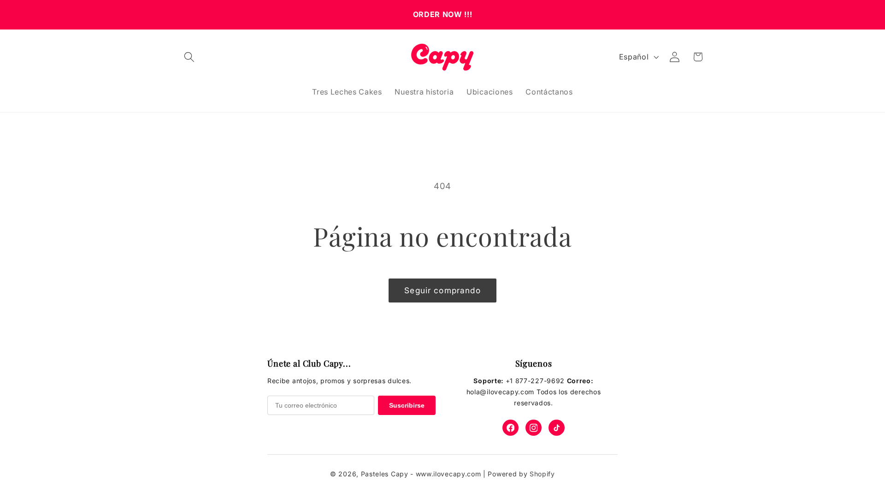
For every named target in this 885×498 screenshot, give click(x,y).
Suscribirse (407, 405)
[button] (189, 57)
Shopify (542, 474)
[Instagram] (533, 428)
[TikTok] (557, 428)
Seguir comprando (442, 290)
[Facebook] (510, 428)
